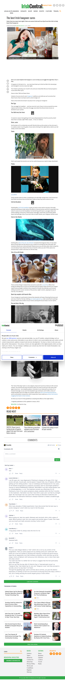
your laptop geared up (36, 299)
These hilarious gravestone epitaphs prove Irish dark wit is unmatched (32, 429)
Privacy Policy (31, 664)
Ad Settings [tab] (40, 330)
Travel (40, 661)
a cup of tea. (45, 285)
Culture (40, 659)
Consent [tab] (8, 330)
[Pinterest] (63, 5)
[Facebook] (54, 5)
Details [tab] (24, 330)
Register (29, 670)
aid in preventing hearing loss (48, 392)
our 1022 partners (11, 338)
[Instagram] (60, 5)
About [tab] (56, 330)
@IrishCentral (20, 25)
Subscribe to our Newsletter (13, 660)
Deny (11, 357)
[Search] (60, 11)
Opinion (40, 657)
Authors (29, 653)
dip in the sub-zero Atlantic (26, 242)
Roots (40, 664)
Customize (32, 357)
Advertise (30, 661)
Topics (28, 655)
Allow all (53, 357)
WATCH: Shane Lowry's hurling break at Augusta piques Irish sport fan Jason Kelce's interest (15, 430)
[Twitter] (57, 5)
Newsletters (47, 5)
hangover (29, 96)
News (40, 653)
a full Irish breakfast (23, 207)
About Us (29, 657)
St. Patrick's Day (21, 404)
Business (40, 655)
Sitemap (29, 672)
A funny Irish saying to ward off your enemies (50, 428)
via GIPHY (14, 194)
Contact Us (30, 659)
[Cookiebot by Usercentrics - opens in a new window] (56, 325)
